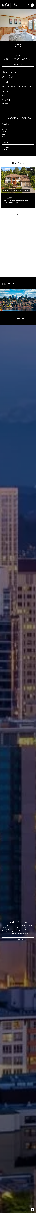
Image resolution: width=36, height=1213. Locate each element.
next (20, 45)
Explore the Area (18, 318)
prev (16, 45)
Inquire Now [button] (18, 64)
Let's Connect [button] (18, 939)
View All (18, 214)
